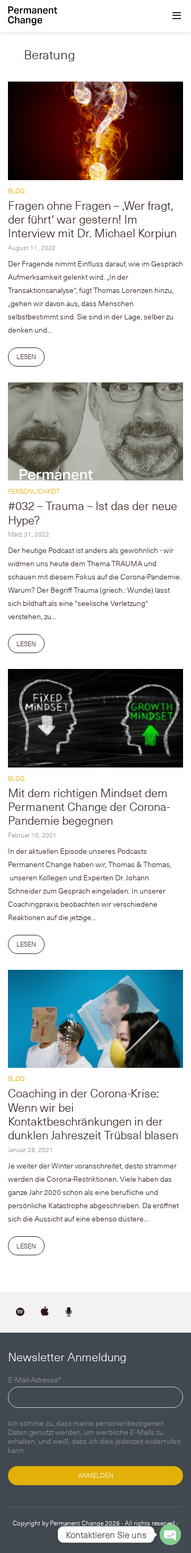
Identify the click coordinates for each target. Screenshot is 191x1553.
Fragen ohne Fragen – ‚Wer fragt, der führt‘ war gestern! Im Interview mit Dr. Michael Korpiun (92, 219)
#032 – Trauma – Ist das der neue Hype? (92, 512)
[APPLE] (44, 1312)
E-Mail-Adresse (35, 1380)
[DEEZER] (69, 1312)
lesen (26, 356)
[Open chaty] (170, 1534)
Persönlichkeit (34, 491)
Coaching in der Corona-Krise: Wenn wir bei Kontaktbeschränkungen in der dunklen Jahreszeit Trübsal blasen (93, 1113)
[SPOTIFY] (20, 1312)
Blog (16, 190)
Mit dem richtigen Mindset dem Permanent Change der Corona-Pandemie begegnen (89, 806)
